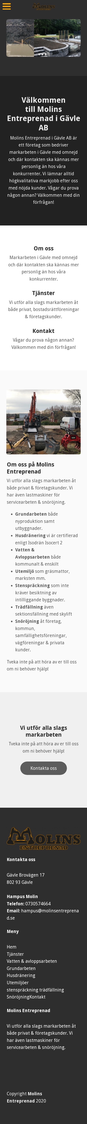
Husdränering (21, 975)
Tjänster (15, 954)
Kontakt (37, 997)
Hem (11, 947)
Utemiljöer (18, 982)
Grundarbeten (21, 968)
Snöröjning (18, 997)
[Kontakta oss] (43, 774)
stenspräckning (23, 990)
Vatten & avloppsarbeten (32, 961)
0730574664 (38, 903)
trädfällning (51, 990)
